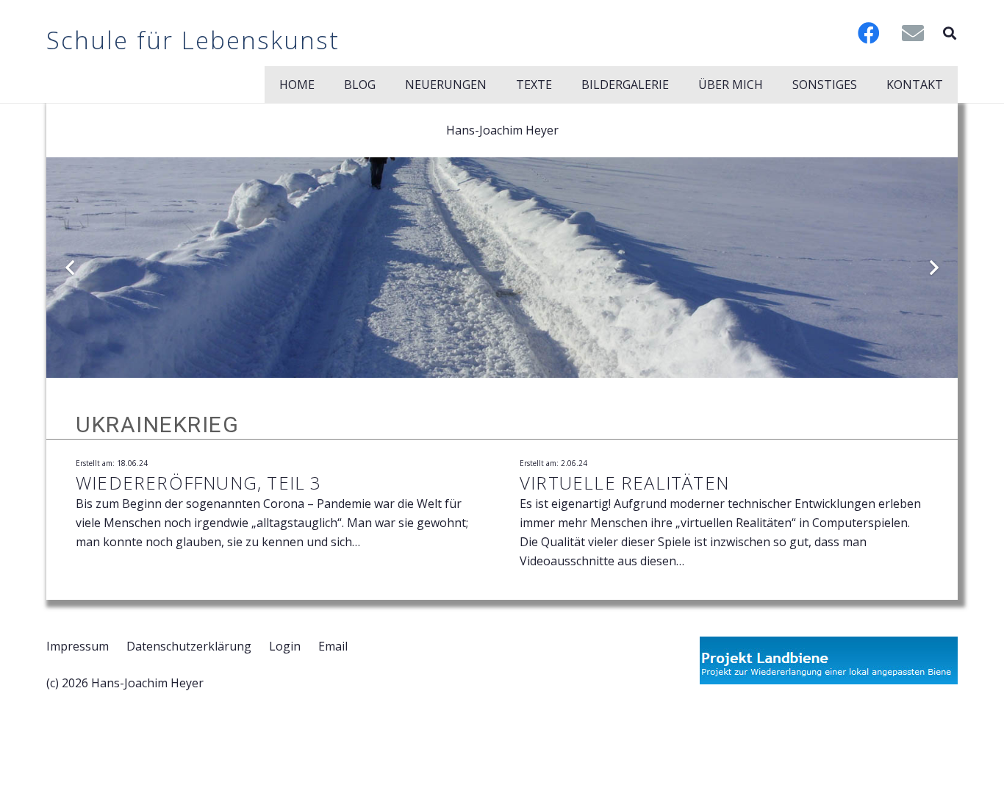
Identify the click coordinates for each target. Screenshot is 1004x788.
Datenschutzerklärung (188, 646)
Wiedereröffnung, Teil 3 (199, 482)
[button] (949, 33)
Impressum (77, 646)
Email (333, 646)
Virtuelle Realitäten (624, 482)
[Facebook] (869, 33)
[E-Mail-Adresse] (913, 33)
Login (285, 646)
